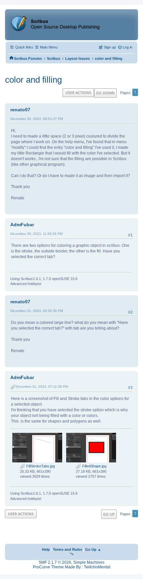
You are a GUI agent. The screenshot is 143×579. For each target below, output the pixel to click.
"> (71, 554)
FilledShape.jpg (93, 466)
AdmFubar (22, 224)
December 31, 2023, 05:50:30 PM (36, 311)
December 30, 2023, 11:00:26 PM (36, 234)
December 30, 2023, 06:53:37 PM (36, 119)
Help (46, 549)
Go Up (109, 514)
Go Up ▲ (93, 549)
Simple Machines (88, 562)
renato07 (20, 109)
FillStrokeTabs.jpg (40, 466)
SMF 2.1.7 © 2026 (55, 562)
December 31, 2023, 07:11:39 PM (42, 386)
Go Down (105, 92)
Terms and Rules (67, 549)
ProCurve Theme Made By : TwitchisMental (71, 567)
